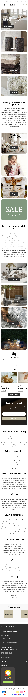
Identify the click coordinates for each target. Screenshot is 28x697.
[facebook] (10, 653)
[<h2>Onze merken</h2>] (8, 614)
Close (14, 658)
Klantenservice (2, 5)
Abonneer (14, 418)
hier (5, 642)
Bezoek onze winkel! (7, 627)
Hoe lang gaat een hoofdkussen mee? (6, 387)
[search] (5, 5)
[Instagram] (2, 653)
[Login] (23, 5)
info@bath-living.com (6, 638)
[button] (12, 365)
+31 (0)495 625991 (5, 636)
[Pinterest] (6, 653)
